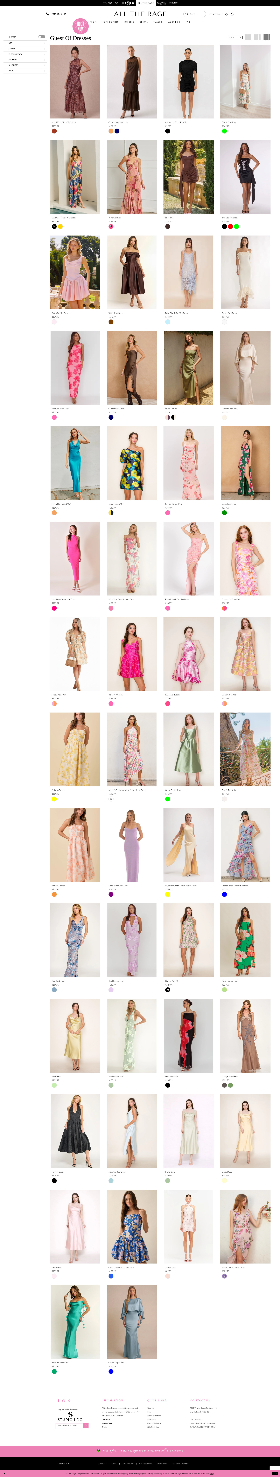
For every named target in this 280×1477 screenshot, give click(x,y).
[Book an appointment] (80, 26)
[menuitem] (194, 14)
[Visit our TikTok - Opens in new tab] (69, 1400)
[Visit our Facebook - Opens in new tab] (58, 1400)
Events (104, 1427)
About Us (150, 1408)
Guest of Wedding (154, 1423)
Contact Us (106, 1419)
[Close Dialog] (4, 1473)
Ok (275, 1473)
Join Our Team (107, 1423)
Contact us (102, 1464)
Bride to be (151, 1419)
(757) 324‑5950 (196, 1419)
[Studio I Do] (70, 1416)
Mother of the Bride (154, 1416)
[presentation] (41, 36)
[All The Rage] (140, 14)
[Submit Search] (186, 14)
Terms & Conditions (145, 1464)
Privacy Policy (162, 1464)
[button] (216, 14)
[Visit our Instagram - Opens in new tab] (63, 1400)
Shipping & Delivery (127, 1464)
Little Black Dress (153, 1427)
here (212, 1473)
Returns (114, 1464)
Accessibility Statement (180, 1464)
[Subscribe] (86, 1425)
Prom (149, 1412)
